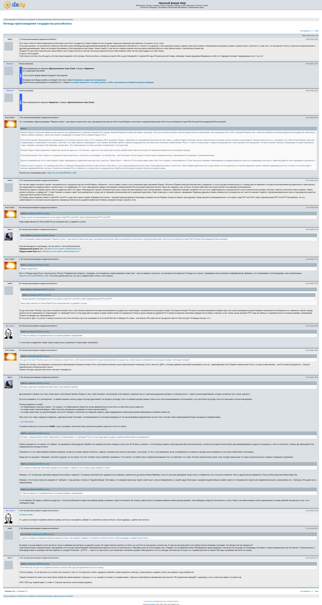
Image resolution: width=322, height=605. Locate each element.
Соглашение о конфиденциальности (155, 601)
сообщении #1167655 (40, 235)
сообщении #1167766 (34, 265)
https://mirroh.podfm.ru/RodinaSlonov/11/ (64, 249)
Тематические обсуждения (26, 596)
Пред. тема (306, 35)
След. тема (314, 35)
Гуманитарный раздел (44, 596)
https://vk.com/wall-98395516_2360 (61, 173)
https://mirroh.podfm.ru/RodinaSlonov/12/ (62, 251)
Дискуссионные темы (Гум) (63, 596)
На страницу (304, 31)
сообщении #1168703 (35, 564)
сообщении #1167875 (35, 332)
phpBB (152, 604)
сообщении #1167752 (40, 289)
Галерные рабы (26, 515)
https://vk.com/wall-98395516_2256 (33, 276)
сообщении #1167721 (35, 213)
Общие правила (173, 601)
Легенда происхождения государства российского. (37, 23)
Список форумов (10, 596)
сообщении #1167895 (39, 534)
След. (316, 31)
